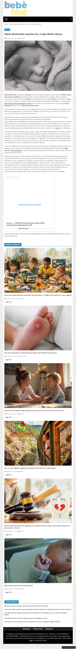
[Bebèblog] (15, 8)
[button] (71, 19)
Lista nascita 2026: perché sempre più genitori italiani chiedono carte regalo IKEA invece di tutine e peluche (37, 609)
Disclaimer (49, 629)
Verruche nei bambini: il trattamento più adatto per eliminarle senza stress (30, 353)
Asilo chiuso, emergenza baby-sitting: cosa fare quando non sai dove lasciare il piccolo (34, 410)
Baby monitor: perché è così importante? (18, 586)
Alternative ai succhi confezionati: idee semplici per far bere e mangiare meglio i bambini (32, 622)
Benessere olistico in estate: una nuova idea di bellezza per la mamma (26, 606)
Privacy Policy (38, 629)
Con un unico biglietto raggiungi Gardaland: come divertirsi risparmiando (30, 468)
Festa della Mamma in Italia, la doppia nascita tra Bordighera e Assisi (25, 618)
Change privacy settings (69, 647)
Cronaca (7, 30)
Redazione (26, 629)
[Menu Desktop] (6, 19)
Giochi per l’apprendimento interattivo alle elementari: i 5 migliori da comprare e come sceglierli (37, 295)
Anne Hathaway (16, 150)
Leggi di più (8, 302)
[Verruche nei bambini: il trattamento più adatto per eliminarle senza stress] (38, 328)
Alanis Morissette (23, 228)
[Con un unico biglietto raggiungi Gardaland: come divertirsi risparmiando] (38, 443)
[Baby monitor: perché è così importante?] (38, 560)
